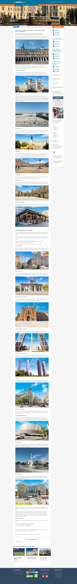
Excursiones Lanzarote (18, 572)
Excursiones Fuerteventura (19, 574)
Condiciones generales (58, 575)
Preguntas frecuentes (58, 573)
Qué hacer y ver (51, 5)
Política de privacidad (58, 576)
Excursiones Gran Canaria (18, 571)
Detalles (16, 26)
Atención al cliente (53, 2)
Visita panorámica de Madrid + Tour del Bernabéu (18, 558)
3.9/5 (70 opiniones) (41, 18)
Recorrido (23, 26)
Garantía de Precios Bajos (58, 574)
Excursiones (26, 5)
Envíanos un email (55, 163)
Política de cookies (58, 577)
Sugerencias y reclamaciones (58, 572)
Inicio (14, 6)
